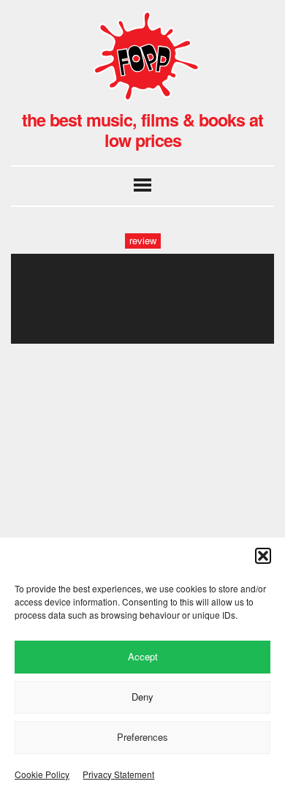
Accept (143, 656)
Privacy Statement (118, 774)
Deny (142, 697)
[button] (263, 555)
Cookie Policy (42, 774)
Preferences (142, 737)
